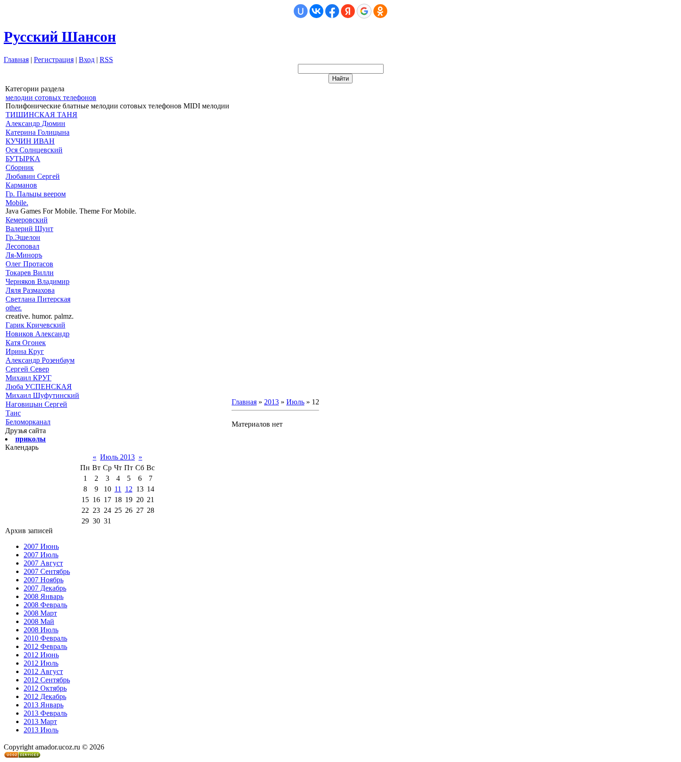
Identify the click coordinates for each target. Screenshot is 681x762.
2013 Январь (43, 705)
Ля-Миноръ (24, 255)
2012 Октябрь (45, 688)
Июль (295, 402)
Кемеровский (27, 220)
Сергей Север (27, 369)
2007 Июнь (41, 546)
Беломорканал (28, 422)
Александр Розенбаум (40, 360)
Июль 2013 (117, 457)
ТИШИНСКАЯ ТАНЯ (41, 115)
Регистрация (54, 59)
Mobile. (17, 203)
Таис (13, 413)
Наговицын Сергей (36, 404)
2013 (271, 402)
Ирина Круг (25, 351)
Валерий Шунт (29, 229)
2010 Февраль (45, 638)
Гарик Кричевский (35, 325)
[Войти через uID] (301, 11)
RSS (106, 59)
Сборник (20, 167)
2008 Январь (43, 596)
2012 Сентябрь (47, 680)
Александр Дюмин (35, 123)
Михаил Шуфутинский (42, 395)
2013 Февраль (45, 713)
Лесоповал (22, 246)
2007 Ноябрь (43, 580)
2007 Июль (41, 555)
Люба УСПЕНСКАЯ (39, 386)
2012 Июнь (41, 655)
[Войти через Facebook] (332, 11)
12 (128, 489)
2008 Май (39, 621)
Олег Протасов (29, 264)
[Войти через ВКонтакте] (316, 11)
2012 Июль (41, 663)
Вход (87, 59)
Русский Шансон (60, 36)
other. (14, 308)
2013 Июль (41, 730)
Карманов (21, 185)
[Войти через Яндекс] (348, 11)
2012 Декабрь (45, 696)
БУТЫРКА (23, 159)
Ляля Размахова (30, 290)
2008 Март (40, 613)
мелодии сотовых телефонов (51, 97)
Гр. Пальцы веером (36, 194)
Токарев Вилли (30, 273)
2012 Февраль (45, 646)
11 (117, 489)
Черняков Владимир (37, 281)
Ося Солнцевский (34, 150)
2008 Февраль (45, 605)
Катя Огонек (26, 342)
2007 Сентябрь (47, 571)
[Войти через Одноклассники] (380, 11)
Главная (16, 59)
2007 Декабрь (45, 588)
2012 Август (43, 671)
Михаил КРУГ (28, 378)
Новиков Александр (37, 334)
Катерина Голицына (37, 132)
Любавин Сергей (33, 176)
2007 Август (43, 563)
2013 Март (40, 721)
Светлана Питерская (38, 299)
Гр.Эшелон (23, 237)
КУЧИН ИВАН (30, 141)
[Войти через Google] (364, 11)
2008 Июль (41, 630)
